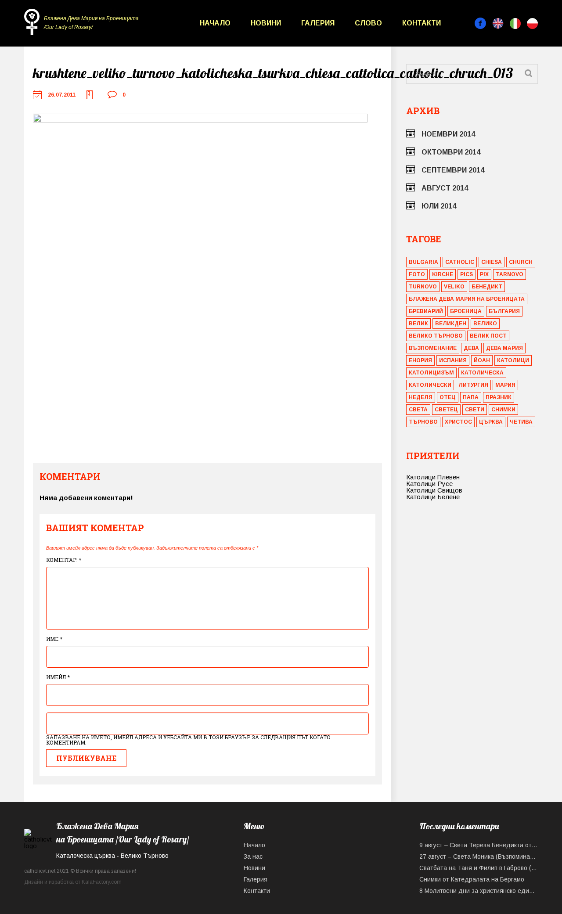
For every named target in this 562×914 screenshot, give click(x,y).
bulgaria (423, 262)
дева (471, 348)
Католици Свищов (434, 490)
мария (505, 385)
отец (448, 397)
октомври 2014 (451, 152)
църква (491, 422)
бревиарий (426, 311)
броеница (466, 311)
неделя (420, 397)
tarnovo (509, 274)
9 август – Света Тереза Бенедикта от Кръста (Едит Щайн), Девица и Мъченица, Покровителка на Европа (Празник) (478, 845)
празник (499, 397)
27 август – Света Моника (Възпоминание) (478, 856)
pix (484, 274)
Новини (266, 23)
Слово (368, 23)
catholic (459, 262)
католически (430, 385)
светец (446, 410)
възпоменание (433, 348)
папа (471, 397)
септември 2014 (453, 170)
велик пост (488, 336)
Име (54, 638)
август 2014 (445, 188)
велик (418, 323)
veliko (454, 287)
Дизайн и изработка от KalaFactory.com (73, 882)
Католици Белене (433, 496)
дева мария (504, 348)
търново (423, 422)
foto (417, 274)
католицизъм (431, 373)
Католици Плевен (433, 477)
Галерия (318, 23)
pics (466, 274)
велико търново (436, 336)
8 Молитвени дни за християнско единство (478, 890)
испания (453, 360)
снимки (503, 410)
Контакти (421, 23)
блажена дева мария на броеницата (467, 299)
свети (474, 410)
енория (420, 360)
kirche (442, 274)
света (418, 410)
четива (521, 422)
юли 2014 (439, 206)
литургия (473, 385)
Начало (215, 23)
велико (485, 323)
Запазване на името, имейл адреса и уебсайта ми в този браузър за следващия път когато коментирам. (188, 739)
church (521, 262)
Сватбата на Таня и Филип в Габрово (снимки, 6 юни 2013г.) (478, 867)
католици (513, 360)
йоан (482, 360)
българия (504, 311)
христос (458, 422)
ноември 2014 (448, 134)
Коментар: (63, 559)
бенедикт (487, 287)
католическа (482, 373)
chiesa (491, 262)
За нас (253, 856)
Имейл (58, 677)
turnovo (423, 287)
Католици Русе (429, 483)
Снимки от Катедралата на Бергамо (471, 879)
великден (450, 323)
